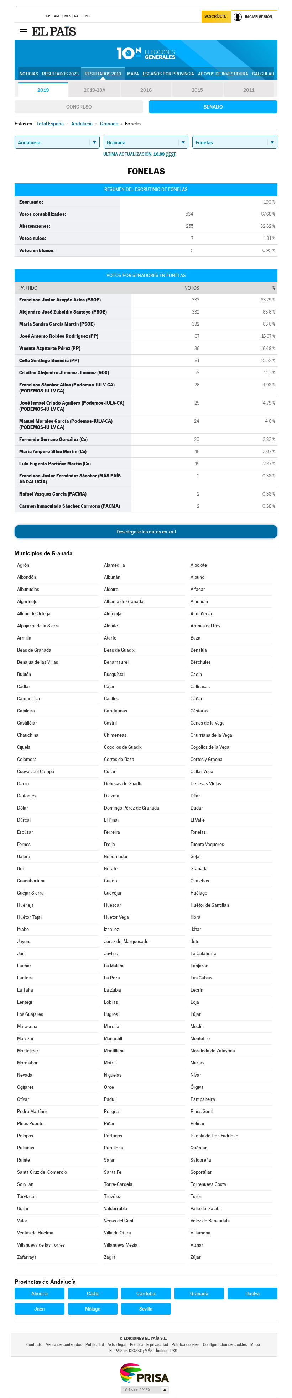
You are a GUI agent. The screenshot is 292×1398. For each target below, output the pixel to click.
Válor (22, 1220)
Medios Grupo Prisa (144, 1390)
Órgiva (197, 1087)
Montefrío (200, 1038)
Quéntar (199, 1148)
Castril (110, 723)
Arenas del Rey (205, 625)
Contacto (34, 1344)
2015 (197, 90)
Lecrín (197, 990)
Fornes (24, 844)
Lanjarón (199, 965)
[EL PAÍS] (55, 31)
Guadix (111, 880)
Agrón (23, 565)
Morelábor (27, 1063)
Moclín (197, 1026)
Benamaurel (116, 662)
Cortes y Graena (207, 759)
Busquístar (114, 674)
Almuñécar (202, 613)
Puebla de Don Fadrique (214, 1135)
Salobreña (201, 1160)
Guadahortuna (31, 880)
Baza (195, 638)
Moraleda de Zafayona (213, 1050)
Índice (161, 1350)
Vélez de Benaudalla (211, 1220)
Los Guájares (30, 1014)
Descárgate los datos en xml (146, 532)
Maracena (27, 1026)
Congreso (79, 107)
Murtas (197, 1063)
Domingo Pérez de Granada (131, 808)
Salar (109, 1160)
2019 (43, 90)
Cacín (196, 674)
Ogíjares (25, 1087)
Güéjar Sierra (30, 893)
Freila (109, 844)
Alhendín (199, 601)
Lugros (111, 1014)
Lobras (111, 1002)
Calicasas (200, 686)
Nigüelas (112, 1075)
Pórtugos (113, 1135)
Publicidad (94, 1344)
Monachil (113, 1038)
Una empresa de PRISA (144, 1372)
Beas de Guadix (119, 650)
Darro (23, 783)
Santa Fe (112, 1172)
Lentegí (24, 1002)
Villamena (200, 1233)
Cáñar (197, 698)
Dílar (195, 795)
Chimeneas (115, 735)
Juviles (111, 953)
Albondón (26, 577)
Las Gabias (201, 978)
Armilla (24, 638)
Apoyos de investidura (223, 73)
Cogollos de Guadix (123, 747)
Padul (109, 1099)
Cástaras (199, 710)
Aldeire (111, 589)
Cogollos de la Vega (210, 747)
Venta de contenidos (64, 1344)
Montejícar (27, 1050)
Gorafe (111, 868)
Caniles (111, 698)
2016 (146, 90)
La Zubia (112, 990)
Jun (21, 953)
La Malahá (114, 965)
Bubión (24, 674)
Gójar (196, 856)
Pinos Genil (202, 1111)
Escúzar (25, 832)
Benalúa (199, 650)
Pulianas (25, 1148)
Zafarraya (27, 1257)
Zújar (196, 1257)
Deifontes (26, 795)
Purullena (113, 1148)
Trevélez (112, 1196)
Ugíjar (23, 1208)
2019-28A (94, 90)
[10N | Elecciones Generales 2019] (146, 53)
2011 (248, 90)
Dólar (22, 808)
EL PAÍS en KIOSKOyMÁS (130, 1350)
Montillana (114, 1050)
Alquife (111, 625)
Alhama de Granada (124, 601)
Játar (196, 929)
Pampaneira (203, 1099)
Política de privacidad (149, 1344)
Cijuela (24, 747)
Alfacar (198, 589)
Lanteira (25, 978)
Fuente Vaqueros (207, 844)
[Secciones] (23, 31)
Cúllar (110, 771)
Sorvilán (25, 1184)
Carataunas (115, 710)
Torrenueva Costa (208, 1184)
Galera (23, 856)
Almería (39, 1293)
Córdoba (145, 1293)
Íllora (195, 917)
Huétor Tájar (29, 917)
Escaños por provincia (168, 73)
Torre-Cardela (118, 1184)
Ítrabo (23, 929)
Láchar (24, 965)
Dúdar (197, 808)
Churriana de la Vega (211, 735)
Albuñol (198, 577)
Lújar (196, 1014)
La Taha (25, 990)
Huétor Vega (116, 917)
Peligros (112, 1111)
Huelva (252, 1293)
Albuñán (112, 577)
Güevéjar (113, 893)
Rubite (23, 1160)
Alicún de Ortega (34, 613)
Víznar (197, 1245)
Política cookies (185, 1344)
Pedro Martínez (32, 1111)
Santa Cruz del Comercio (42, 1172)
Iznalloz (111, 929)
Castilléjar (27, 723)
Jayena (24, 941)
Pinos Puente (30, 1123)
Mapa (133, 73)
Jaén (39, 1309)
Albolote (199, 565)
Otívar (23, 1099)
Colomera (27, 759)
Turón (196, 1196)
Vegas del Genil (119, 1220)
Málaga (92, 1309)
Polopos (25, 1135)
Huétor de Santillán (210, 905)
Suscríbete (215, 16)
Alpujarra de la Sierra (38, 625)
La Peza (112, 978)
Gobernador (116, 856)
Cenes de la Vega (208, 723)
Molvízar (25, 1038)
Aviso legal (117, 1344)
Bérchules (201, 662)
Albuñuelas (28, 589)
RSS (173, 1350)
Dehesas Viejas (206, 783)
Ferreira (112, 832)
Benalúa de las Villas (37, 662)
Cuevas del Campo (35, 771)
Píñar (109, 1123)
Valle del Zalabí (205, 1208)
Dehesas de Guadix (123, 783)
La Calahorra (204, 953)
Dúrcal (24, 820)
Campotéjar (29, 698)
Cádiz (93, 1293)
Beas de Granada (34, 650)
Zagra (110, 1257)
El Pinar (111, 820)
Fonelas (198, 832)
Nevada (24, 1075)
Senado (213, 107)
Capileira (26, 710)
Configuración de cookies (225, 1344)
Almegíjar (113, 613)
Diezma (111, 795)
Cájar (109, 686)
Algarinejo (27, 601)
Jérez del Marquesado (126, 941)
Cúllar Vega (202, 771)
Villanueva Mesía (120, 1245)
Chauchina (27, 735)
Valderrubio (115, 1208)
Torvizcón (27, 1196)
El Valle (198, 820)
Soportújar (201, 1172)
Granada (199, 868)
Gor (20, 868)
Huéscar (112, 905)
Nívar (196, 1075)
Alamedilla (114, 565)
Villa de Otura (117, 1233)
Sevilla (145, 1309)
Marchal (112, 1026)
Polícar (198, 1123)
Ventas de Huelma (35, 1233)
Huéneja (25, 905)
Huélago (199, 893)
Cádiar (23, 686)
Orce (109, 1087)
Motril (109, 1063)
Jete (195, 941)
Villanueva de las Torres (41, 1245)
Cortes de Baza (119, 759)
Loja (195, 1002)
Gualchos (200, 880)
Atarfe (110, 638)
